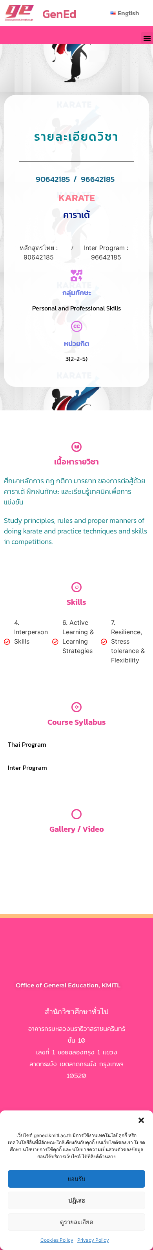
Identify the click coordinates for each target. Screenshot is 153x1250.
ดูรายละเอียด (76, 1222)
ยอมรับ (76, 1179)
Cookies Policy (56, 1240)
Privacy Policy (93, 1240)
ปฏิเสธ (76, 1200)
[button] (141, 1120)
